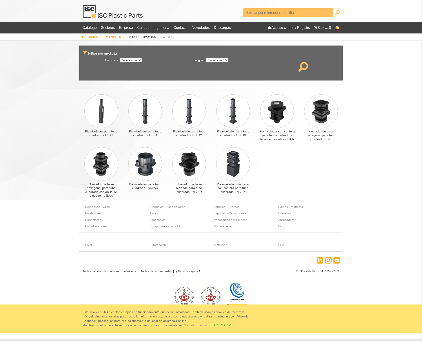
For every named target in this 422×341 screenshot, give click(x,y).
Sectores (108, 27)
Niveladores (112, 37)
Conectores (93, 220)
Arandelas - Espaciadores (167, 207)
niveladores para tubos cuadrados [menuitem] (151, 37)
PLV (281, 245)
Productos (90, 37)
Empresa (126, 27)
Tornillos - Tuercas (226, 207)
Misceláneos (222, 226)
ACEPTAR (221, 325)
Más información (196, 325)
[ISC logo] (113, 13)
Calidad (143, 27)
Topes (153, 213)
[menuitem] (90, 37)
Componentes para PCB (166, 226)
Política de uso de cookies (156, 271)
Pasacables (157, 220)
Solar (88, 245)
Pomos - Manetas (290, 207)
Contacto (180, 27)
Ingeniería (161, 27)
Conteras (284, 213)
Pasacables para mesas (230, 220)
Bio (280, 226)
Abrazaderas (287, 220)
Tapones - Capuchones (230, 213)
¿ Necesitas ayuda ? (188, 271)
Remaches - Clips (97, 207)
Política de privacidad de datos (100, 271)
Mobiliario (220, 245)
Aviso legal (129, 271)
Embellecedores (96, 226)
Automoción (157, 245)
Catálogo (89, 27)
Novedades (201, 27)
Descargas (222, 27)
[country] (335, 27)
